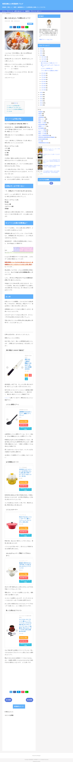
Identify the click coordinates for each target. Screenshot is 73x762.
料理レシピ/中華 (42, 131)
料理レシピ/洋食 (42, 133)
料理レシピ (41, 121)
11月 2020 (44, 59)
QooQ (39, 761)
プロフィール (10, 11)
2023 (41, 49)
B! (18, 27)
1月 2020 (43, 89)
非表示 (15, 103)
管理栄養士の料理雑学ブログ (12, 4)
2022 (41, 51)
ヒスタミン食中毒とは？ (47, 68)
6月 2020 (43, 79)
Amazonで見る (26, 375)
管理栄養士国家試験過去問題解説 (46, 137)
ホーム (4, 11)
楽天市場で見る (30, 375)
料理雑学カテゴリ (19, 706)
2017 (41, 96)
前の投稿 (29, 700)
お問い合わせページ (19, 11)
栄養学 (40, 113)
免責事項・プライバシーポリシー (33, 11)
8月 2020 (43, 75)
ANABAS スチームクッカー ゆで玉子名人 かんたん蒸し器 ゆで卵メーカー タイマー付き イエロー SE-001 (25, 473)
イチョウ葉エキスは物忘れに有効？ (49, 70)
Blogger (38, 755)
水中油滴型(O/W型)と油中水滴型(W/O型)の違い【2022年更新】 (51, 172)
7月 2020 (43, 77)
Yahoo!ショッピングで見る (26, 378)
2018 (41, 94)
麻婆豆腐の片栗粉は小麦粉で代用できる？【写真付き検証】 (51, 166)
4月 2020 (43, 83)
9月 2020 (43, 73)
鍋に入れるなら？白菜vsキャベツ (49, 63)
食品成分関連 (41, 124)
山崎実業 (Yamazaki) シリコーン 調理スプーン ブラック (25, 413)
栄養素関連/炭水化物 (43, 142)
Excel (39, 140)
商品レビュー (41, 119)
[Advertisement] (19, 89)
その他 (40, 115)
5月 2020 (43, 81)
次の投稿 (8, 700)
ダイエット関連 (42, 130)
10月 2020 (44, 61)
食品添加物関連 (42, 139)
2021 (41, 53)
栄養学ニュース (42, 126)
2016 (41, 98)
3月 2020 (43, 85)
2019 (41, 92)
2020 (41, 55)
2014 (41, 103)
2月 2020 (43, 87)
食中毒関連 (41, 128)
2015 (41, 100)
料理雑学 (30, 23)
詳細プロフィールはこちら (46, 39)
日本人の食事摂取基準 (43, 135)
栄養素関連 (41, 117)
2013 (41, 105)
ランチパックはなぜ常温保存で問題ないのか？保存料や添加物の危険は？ (51, 161)
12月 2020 (44, 57)
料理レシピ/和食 (42, 122)
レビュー (7, 397)
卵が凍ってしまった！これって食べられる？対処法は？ (51, 149)
